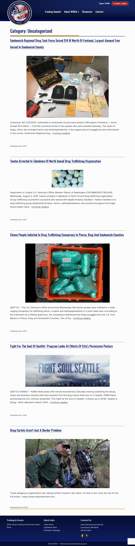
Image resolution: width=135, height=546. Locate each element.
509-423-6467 (85, 530)
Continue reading (61, 133)
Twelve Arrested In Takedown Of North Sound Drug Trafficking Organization (55, 161)
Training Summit (53, 11)
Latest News (49, 524)
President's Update (120, 3)
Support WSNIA (104, 3)
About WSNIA (70, 11)
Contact (99, 11)
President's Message (52, 530)
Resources (87, 11)
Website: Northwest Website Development (73, 544)
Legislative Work (50, 527)
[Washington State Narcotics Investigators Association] (20, 13)
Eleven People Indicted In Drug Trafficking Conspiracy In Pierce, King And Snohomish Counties (67, 234)
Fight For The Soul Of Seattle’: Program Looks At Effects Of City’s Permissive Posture (61, 346)
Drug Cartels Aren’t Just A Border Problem (35, 430)
